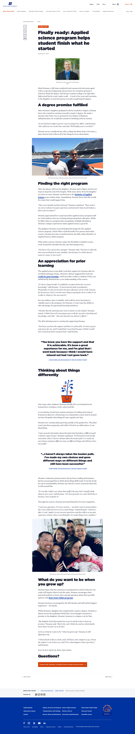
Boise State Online (8, 11)
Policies (59, 726)
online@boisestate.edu (47, 690)
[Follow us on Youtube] (42, 695)
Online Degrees (21, 11)
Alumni (25, 714)
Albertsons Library (29, 711)
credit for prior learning (48, 276)
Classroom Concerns (50, 726)
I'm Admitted (96, 11)
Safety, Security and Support (52, 707)
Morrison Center (86, 711)
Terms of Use (26, 726)
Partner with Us (67, 711)
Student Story (43, 26)
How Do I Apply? (84, 11)
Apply (91, 4)
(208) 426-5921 (59, 690)
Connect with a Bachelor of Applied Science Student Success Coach (61, 664)
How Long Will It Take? (70, 11)
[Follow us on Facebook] (36, 695)
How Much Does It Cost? (53, 11)
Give (104, 4)
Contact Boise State (68, 726)
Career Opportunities (69, 707)
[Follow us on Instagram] (39, 695)
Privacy (42, 726)
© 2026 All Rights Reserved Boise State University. (87, 726)
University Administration (70, 714)
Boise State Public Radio (89, 707)
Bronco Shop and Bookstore (52, 714)
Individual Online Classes (36, 11)
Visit (98, 4)
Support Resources (108, 11)
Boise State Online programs (61, 598)
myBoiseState (27, 707)
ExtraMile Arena (86, 714)
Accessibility (35, 726)
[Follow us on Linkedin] (44, 695)
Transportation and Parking (51, 711)
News (39, 21)
